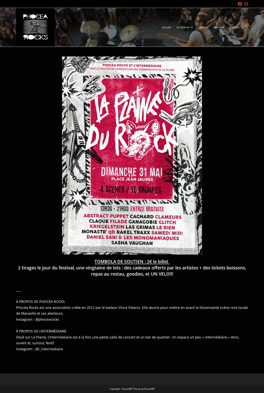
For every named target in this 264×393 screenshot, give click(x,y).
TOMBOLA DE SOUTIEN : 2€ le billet (132, 261)
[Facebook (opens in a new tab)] (240, 4)
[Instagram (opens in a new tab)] (245, 4)
